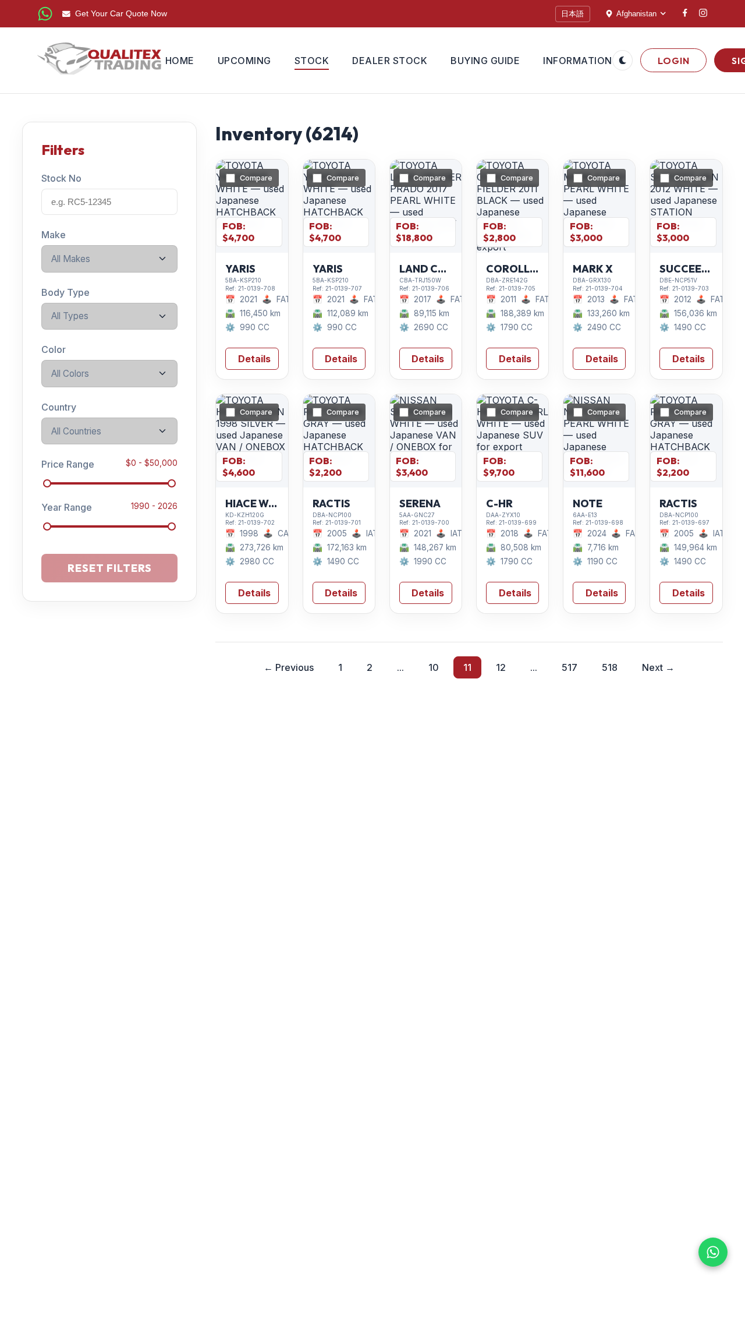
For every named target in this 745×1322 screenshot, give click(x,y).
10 (433, 667)
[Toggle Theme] (622, 60)
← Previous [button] (289, 667)
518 (610, 667)
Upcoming (244, 60)
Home (179, 60)
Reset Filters (110, 568)
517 (569, 667)
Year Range (66, 507)
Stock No (61, 178)
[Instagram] (703, 14)
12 (501, 667)
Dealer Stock (389, 60)
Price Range (67, 464)
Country (58, 407)
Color (53, 349)
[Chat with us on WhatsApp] (713, 1252)
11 (467, 667)
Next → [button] (658, 667)
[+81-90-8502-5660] (45, 14)
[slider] (47, 483)
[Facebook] (685, 14)
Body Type (65, 292)
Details (254, 359)
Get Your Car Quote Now (121, 13)
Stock (312, 60)
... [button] (400, 667)
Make (53, 235)
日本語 (572, 13)
